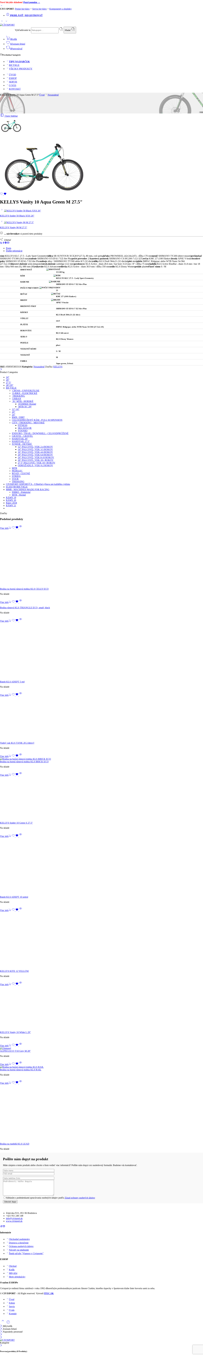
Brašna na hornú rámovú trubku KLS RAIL (20, 1069)
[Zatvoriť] (1, 369)
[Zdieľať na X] (1, 243)
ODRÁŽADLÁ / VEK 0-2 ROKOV (35, 465)
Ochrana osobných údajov (21, 1246)
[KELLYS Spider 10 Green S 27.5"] (101, 799)
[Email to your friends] (8, 243)
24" (7, 377)
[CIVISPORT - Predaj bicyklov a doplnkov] (7, 25)
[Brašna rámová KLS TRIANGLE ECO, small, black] (101, 605)
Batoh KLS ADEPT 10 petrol (14, 897)
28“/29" (9, 385)
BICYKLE (14, 65)
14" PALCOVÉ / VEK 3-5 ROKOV (35, 449)
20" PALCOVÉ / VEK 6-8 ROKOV (35, 454)
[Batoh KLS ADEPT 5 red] (101, 651)
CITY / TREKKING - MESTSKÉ (28, 422)
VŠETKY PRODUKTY (20, 68)
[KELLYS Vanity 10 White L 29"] (101, 1008)
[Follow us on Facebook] (1, 1226)
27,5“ (8, 382)
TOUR (15, 479)
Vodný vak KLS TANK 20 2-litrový (17, 743)
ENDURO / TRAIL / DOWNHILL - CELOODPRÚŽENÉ (40, 433)
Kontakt (12, 1313)
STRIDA (16, 476)
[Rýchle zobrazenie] (20, 528)
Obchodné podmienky (19, 1239)
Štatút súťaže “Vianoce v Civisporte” (26, 1253)
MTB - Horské (19, 495)
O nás (11, 1310)
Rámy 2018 (11, 503)
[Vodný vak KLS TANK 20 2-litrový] (101, 719)
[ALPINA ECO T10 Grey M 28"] (101, 1048)
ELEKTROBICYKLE (17, 487)
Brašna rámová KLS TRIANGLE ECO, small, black (25, 607)
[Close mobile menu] (1, 1337)
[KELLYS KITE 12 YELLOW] (101, 941)
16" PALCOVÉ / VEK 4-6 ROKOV (35, 452)
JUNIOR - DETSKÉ (22, 444)
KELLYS (57, 366)
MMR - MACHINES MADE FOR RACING (27, 489)
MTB (14, 468)
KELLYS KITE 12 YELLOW (14, 971)
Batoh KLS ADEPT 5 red (12, 681)
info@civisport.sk (14, 1218)
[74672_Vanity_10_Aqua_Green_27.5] (11, 131)
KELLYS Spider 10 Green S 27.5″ (16, 823)
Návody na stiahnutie (19, 1250)
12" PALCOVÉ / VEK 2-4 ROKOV (35, 446)
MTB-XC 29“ (25, 406)
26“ (7, 380)
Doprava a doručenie (19, 1242)
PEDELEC (17, 471)
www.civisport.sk (14, 1221)
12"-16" (15, 409)
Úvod (42, 95)
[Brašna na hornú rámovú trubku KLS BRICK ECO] (101, 759)
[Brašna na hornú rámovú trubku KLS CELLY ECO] (101, 559)
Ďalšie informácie (14, 251)
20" (13, 412)
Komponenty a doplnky (60, 9)
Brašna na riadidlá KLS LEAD (14, 1144)
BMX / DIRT (18, 417)
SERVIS (13, 82)
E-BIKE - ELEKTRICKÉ (24, 393)
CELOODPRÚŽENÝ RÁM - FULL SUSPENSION (37, 420)
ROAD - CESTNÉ (21, 473)
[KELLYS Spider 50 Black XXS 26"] (2, 210)
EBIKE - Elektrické (21, 492)
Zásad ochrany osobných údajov (80, 1197)
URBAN (16, 398)
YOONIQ (22, 430)
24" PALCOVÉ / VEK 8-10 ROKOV (36, 457)
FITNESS (22, 425)
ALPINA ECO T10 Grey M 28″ (15, 1051)
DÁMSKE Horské (27, 404)
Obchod (12, 1266)
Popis (8, 248)
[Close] (1, 1331)
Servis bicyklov (39, 9)
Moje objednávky (17, 1276)
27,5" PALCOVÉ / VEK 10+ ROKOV (36, 463)
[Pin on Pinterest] (5, 243)
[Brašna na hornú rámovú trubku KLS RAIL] (101, 1067)
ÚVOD (12, 74)
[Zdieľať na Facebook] (3, 243)
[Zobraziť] (1, 6)
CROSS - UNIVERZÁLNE (25, 390)
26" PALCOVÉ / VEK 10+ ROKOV (35, 460)
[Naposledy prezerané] (8, 1323)
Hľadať (68, 30)
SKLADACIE (25, 428)
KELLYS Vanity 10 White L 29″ (15, 1032)
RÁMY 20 (11, 500)
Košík (12, 1269)
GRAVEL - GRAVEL (22, 436)
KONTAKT (15, 89)
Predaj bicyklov (22, 9)
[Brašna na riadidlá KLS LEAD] (101, 1113)
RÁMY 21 (11, 505)
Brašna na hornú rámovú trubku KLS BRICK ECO (24, 761)
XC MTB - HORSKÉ (22, 401)
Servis (12, 1306)
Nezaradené (53, 95)
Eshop (12, 1303)
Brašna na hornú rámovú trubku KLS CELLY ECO (24, 589)
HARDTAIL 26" (20, 438)
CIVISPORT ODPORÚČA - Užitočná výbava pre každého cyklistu (38, 484)
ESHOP (13, 78)
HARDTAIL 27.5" (21, 441)
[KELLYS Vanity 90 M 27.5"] (2, 222)
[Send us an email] (3, 1226)
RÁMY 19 (11, 497)
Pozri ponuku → (31, 2)
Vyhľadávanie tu (23, 30)
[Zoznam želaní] (3, 194)
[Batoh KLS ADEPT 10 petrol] (101, 867)
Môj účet (13, 1273)
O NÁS (12, 85)
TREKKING (18, 396)
